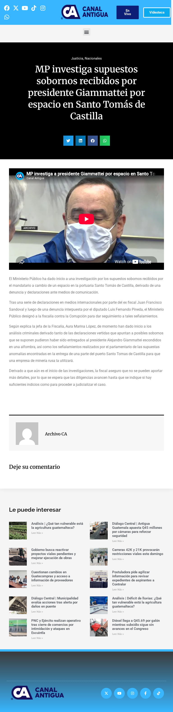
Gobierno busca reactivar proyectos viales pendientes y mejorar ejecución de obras (53, 554)
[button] (86, 32)
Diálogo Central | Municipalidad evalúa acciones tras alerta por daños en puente (54, 602)
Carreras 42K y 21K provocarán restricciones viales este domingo (137, 552)
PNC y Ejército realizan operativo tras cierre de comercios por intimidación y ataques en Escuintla (56, 627)
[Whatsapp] (6, 16)
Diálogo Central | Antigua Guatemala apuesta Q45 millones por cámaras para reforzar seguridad (137, 530)
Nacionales (93, 58)
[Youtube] (24, 7)
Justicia (77, 58)
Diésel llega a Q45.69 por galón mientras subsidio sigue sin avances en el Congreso (136, 625)
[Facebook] (6, 7)
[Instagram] (42, 7)
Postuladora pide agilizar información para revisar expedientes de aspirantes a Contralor (133, 578)
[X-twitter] (15, 7)
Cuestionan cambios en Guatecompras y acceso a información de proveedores (52, 576)
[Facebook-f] (145, 693)
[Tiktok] (33, 7)
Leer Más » (37, 533)
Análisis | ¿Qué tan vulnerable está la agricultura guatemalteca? (57, 526)
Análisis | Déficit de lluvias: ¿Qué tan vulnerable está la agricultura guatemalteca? (137, 602)
